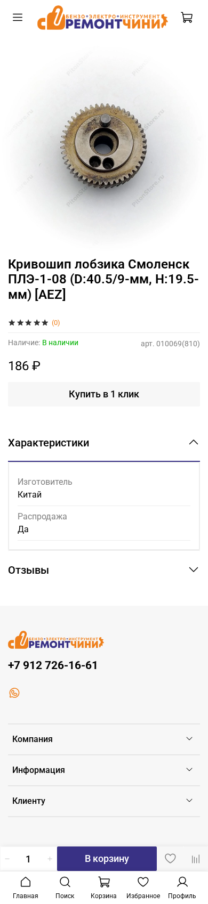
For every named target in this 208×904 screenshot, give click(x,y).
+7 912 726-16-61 (53, 665)
